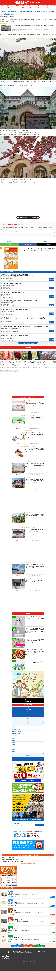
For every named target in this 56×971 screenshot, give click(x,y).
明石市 (13, 749)
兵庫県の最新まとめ (16, 727)
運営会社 (16, 951)
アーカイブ (53, 6)
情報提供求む (23, 951)
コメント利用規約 (52, 236)
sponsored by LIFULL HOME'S (47, 887)
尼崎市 (13, 744)
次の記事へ (46, 241)
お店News (23, 6)
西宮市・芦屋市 (15, 742)
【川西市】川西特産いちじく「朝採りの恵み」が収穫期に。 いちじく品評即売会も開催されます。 (34, 450)
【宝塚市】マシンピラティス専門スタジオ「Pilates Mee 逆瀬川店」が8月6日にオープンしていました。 (34, 641)
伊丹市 (13, 738)
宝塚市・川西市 (35, 2)
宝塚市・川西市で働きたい (7, 271)
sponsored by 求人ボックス (20, 271)
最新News (8, 6)
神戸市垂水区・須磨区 (16, 733)
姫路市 (13, 751)
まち (35, 6)
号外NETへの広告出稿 (32, 951)
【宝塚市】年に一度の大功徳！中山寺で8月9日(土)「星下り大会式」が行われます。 (34, 516)
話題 (38, 6)
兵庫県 (12, 16)
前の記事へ (10, 241)
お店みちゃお (30, 6)
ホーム (11, 951)
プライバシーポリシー (14, 952)
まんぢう (6, 373)
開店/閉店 (17, 6)
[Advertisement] (28, 385)
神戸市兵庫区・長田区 (16, 731)
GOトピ (2, 6)
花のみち (17, 370)
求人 (12, 6)
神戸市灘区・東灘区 (16, 729)
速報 (47, 6)
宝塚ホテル (2, 370)
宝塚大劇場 (7, 370)
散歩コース (13, 370)
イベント (43, 6)
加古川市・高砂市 (15, 747)
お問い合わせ (42, 951)
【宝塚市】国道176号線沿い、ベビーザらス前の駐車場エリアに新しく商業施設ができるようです (34, 566)
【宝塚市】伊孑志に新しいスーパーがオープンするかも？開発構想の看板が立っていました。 (34, 465)
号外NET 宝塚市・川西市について (28, 952)
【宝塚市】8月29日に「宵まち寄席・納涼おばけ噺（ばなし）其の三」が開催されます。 (34, 618)
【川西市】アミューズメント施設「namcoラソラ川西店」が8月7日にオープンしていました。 (34, 403)
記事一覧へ (28, 241)
